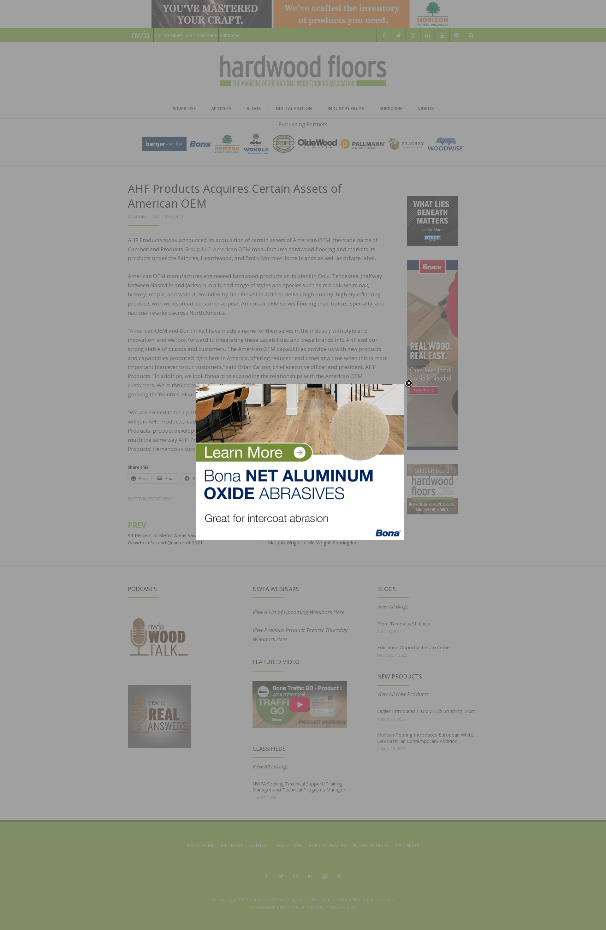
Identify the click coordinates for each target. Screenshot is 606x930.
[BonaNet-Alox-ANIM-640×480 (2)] (300, 461)
